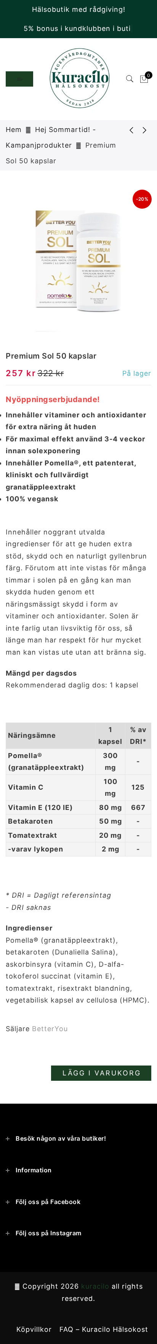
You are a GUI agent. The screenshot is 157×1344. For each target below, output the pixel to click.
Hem (14, 130)
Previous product (125, 129)
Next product (144, 129)
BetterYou (50, 1029)
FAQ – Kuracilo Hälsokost (103, 1329)
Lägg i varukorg (101, 1073)
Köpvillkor (34, 1329)
